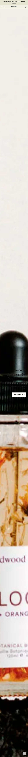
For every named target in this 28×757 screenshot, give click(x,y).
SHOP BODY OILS (19, 394)
